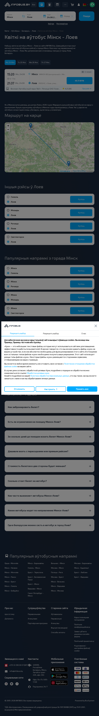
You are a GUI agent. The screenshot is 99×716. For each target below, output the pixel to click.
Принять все (82, 389)
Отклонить (19, 389)
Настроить (49, 389)
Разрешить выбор (18, 333)
